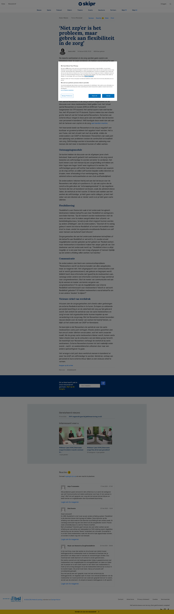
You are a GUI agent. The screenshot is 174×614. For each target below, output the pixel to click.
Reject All (94, 95)
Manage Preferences (67, 95)
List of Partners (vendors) (67, 90)
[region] (87, 81)
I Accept (108, 95)
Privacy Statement (89, 76)
